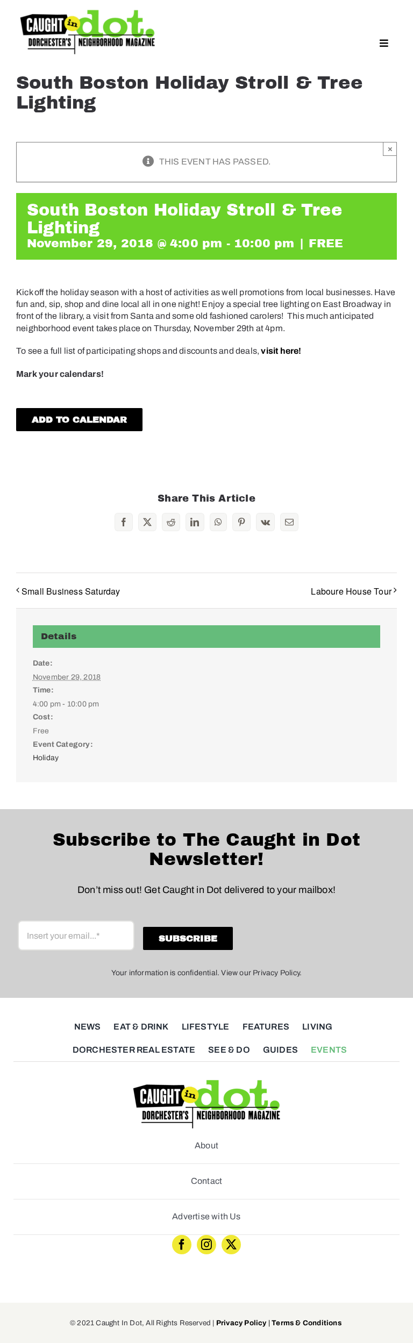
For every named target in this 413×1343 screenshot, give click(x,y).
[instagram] (206, 1244)
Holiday (46, 758)
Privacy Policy (241, 1323)
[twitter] (231, 1244)
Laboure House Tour (351, 591)
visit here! (282, 350)
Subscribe (188, 938)
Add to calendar (79, 419)
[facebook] (181, 1244)
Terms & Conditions (306, 1323)
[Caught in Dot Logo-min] (87, 12)
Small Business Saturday (71, 591)
